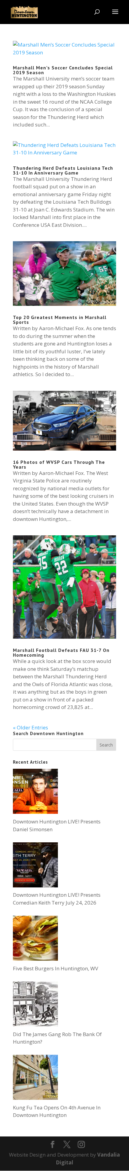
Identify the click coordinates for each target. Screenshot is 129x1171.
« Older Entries (30, 727)
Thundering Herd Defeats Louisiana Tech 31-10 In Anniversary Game (63, 170)
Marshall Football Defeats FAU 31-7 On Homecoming (61, 652)
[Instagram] (81, 1145)
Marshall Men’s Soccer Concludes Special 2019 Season (63, 70)
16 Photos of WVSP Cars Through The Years (59, 464)
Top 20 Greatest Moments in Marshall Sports (59, 319)
